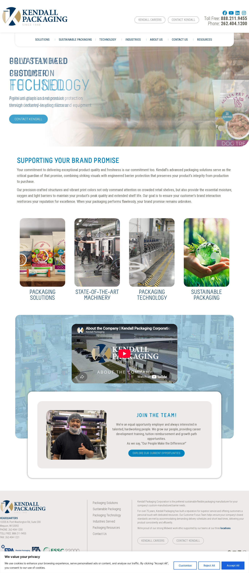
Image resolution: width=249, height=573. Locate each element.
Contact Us (100, 534)
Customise (185, 565)
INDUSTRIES (133, 39)
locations (225, 528)
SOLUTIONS (42, 39)
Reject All (209, 565)
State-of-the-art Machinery (97, 295)
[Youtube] (231, 13)
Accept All (233, 565)
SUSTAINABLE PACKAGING (75, 39)
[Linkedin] (237, 13)
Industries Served (104, 521)
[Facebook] (225, 13)
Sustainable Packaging (206, 295)
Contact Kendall (28, 119)
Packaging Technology (152, 295)
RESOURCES (204, 39)
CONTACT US (180, 39)
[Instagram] (244, 13)
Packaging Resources (106, 527)
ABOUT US (156, 39)
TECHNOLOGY (107, 39)
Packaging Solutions (43, 295)
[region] (124, 562)
